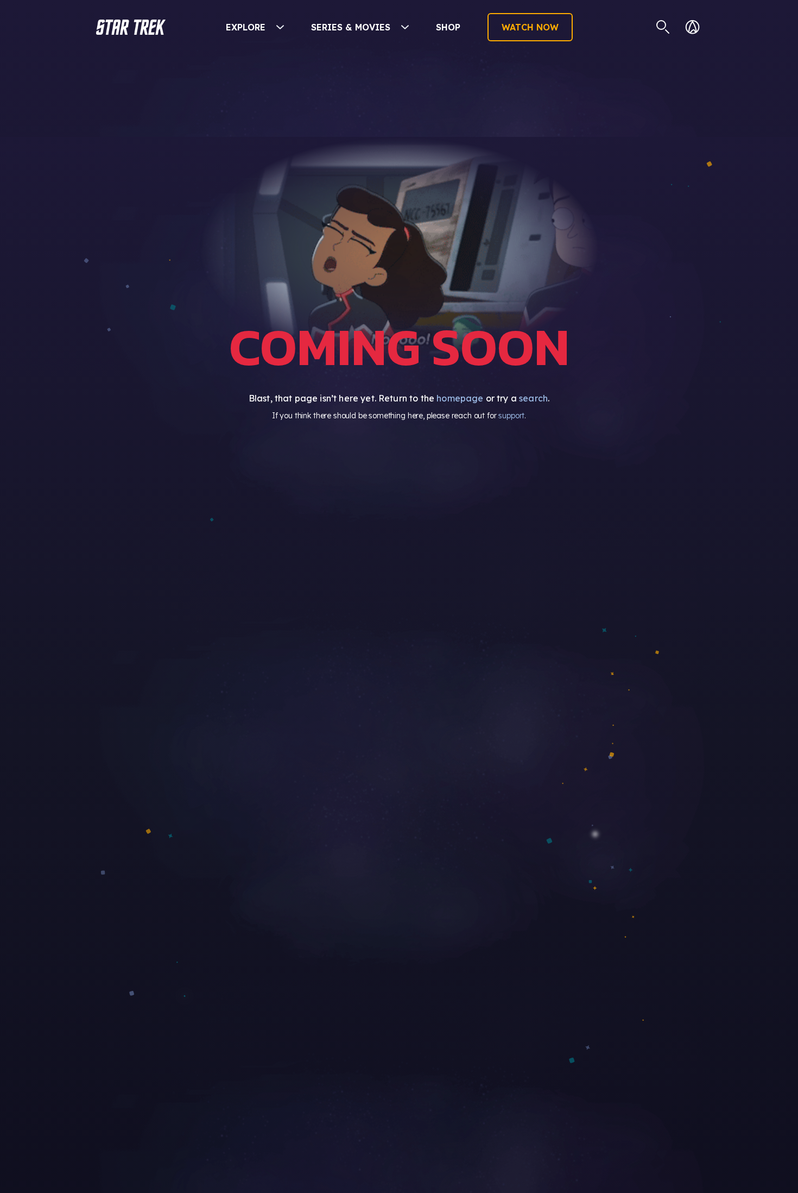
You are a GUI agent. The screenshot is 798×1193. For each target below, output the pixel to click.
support (511, 415)
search (533, 398)
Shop (448, 27)
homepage (459, 398)
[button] (131, 27)
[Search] (663, 27)
